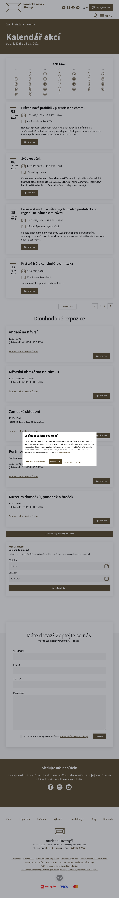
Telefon (17, 678)
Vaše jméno (19, 650)
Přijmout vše (55, 461)
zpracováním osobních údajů (74, 736)
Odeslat (99, 736)
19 (89, 84)
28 (16, 94)
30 (45, 94)
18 (74, 84)
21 (16, 89)
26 (89, 89)
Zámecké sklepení (24, 411)
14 (16, 84)
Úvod (8, 24)
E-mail (17, 664)
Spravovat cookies (72, 462)
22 (30, 89)
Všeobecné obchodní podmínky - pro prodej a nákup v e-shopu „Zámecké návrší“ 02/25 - (59, 869)
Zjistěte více (29, 142)
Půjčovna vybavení (70, 858)
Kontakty (108, 819)
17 (59, 84)
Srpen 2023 (59, 63)
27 (103, 89)
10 (59, 79)
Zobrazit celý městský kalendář (59, 533)
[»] (103, 63)
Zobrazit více (67, 306)
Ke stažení (16, 858)
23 (45, 89)
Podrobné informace (62, 452)
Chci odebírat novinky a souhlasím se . (55, 736)
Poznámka (18, 692)
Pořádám (41, 819)
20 (103, 84)
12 (89, 79)
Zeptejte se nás (103, 7)
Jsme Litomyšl (76, 819)
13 (103, 79)
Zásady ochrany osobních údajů (94, 858)
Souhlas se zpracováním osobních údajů (76, 862)
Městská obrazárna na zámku (34, 371)
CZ (83, 7)
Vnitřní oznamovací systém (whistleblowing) (60, 866)
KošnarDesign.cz (53, 848)
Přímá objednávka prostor (47, 858)
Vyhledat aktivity (59, 588)
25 (74, 89)
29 (30, 94)
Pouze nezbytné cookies (36, 461)
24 (59, 89)
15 (30, 84)
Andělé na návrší (23, 332)
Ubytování (24, 819)
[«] (15, 63)
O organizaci (28, 858)
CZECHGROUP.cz (78, 848)
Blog (93, 819)
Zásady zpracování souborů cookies (41, 862)
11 (74, 79)
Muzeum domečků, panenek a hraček (41, 496)
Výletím (18, 24)
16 (45, 84)
